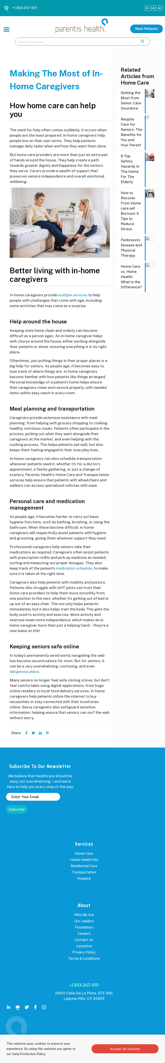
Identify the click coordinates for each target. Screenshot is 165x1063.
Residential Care (84, 866)
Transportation (84, 872)
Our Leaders (84, 921)
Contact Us (84, 940)
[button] (146, 29)
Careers (84, 934)
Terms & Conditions (84, 958)
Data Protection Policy (28, 1054)
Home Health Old (84, 860)
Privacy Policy (84, 952)
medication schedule (74, 568)
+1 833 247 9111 (24, 8)
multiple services (72, 295)
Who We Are (84, 915)
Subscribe (17, 809)
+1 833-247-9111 (84, 985)
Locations (84, 946)
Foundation (84, 927)
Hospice (84, 878)
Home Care (84, 853)
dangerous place (24, 671)
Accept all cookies (125, 1049)
